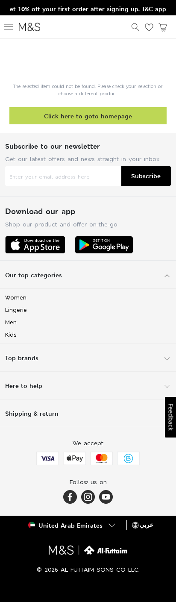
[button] (72, 525)
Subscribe (146, 176)
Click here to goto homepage (88, 116)
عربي (146, 525)
